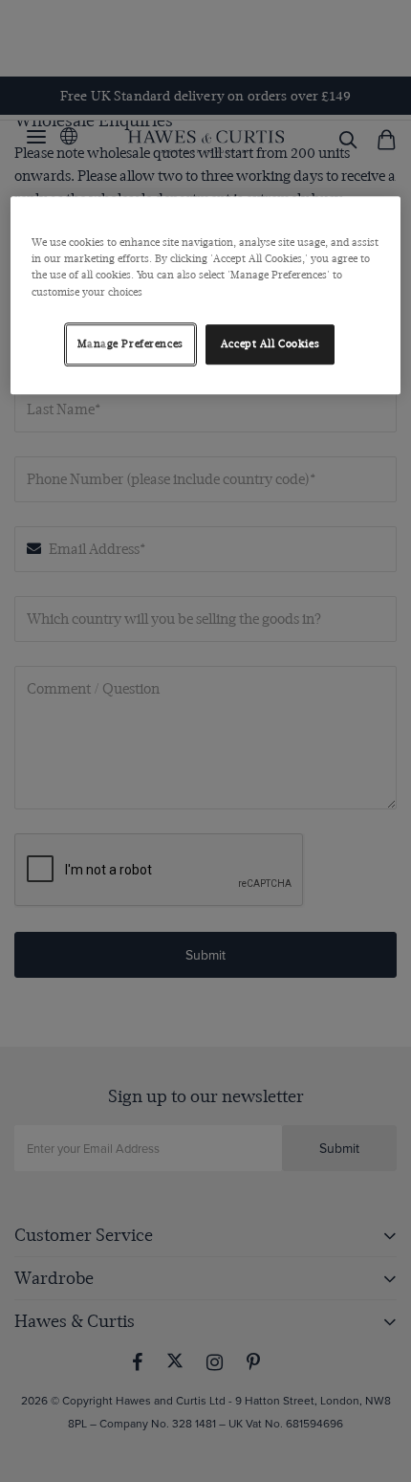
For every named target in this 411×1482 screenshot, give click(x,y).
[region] (206, 295)
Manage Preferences (130, 344)
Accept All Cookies (270, 344)
